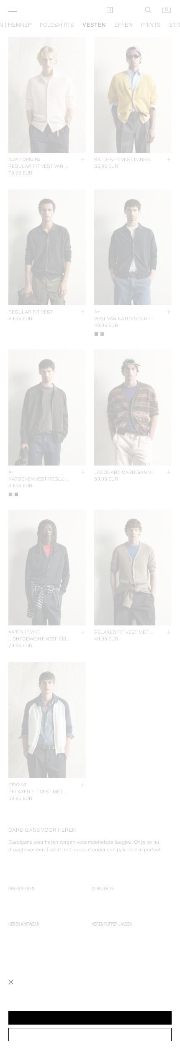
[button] (90, 1018)
